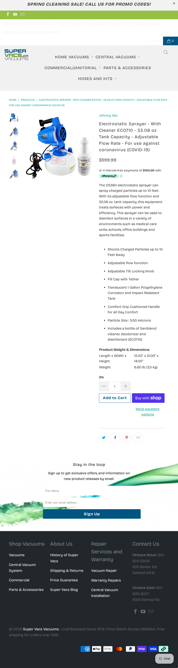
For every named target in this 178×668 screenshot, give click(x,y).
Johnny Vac (108, 115)
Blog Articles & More (138, 23)
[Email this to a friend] (138, 437)
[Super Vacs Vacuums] (16, 54)
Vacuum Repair (104, 570)
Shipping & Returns (66, 570)
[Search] (166, 53)
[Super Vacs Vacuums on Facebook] (7, 15)
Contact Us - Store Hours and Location (72, 23)
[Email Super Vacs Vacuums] (22, 15)
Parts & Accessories (127, 67)
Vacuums (17, 555)
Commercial (19, 580)
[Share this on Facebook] (115, 437)
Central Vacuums (116, 57)
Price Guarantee (64, 580)
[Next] (90, 148)
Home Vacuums (72, 57)
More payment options (148, 412)
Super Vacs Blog (64, 589)
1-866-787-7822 (16, 23)
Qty (101, 377)
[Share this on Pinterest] (127, 437)
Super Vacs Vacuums (41, 629)
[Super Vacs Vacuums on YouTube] (15, 15)
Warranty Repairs (106, 580)
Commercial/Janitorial (71, 67)
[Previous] (27, 148)
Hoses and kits (96, 78)
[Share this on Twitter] (104, 437)
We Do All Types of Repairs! (31, 32)
